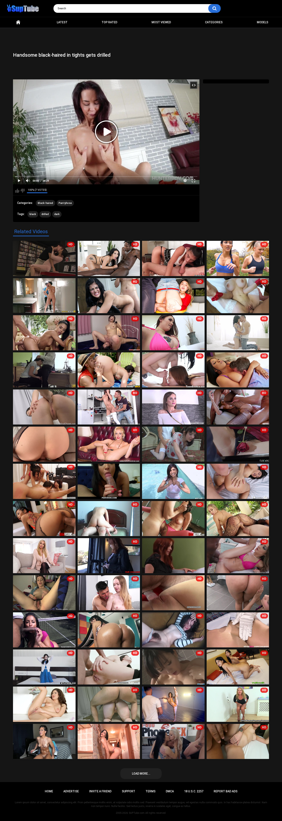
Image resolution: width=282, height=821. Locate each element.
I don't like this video (22, 191)
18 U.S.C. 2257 (193, 791)
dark (56, 214)
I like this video (17, 191)
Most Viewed (161, 22)
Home (18, 22)
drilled (45, 214)
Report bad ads (225, 791)
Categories (214, 22)
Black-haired (45, 203)
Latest (62, 22)
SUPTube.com (137, 813)
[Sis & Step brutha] (173, 555)
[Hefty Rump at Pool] (109, 369)
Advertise (71, 791)
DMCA (170, 791)
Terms (150, 791)
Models (262, 22)
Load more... (141, 773)
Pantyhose (65, 203)
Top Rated (109, 22)
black (33, 214)
